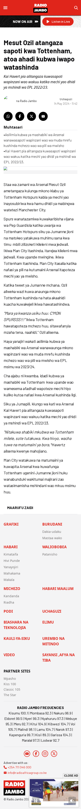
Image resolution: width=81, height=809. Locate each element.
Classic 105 (12, 689)
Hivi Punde (12, 560)
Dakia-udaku (51, 531)
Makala (9, 580)
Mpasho (10, 678)
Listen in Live (61, 21)
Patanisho (49, 554)
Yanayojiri (11, 567)
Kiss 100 (10, 684)
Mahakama (12, 573)
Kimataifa (11, 554)
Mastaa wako (52, 538)
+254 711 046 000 (19, 767)
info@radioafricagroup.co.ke (27, 773)
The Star (10, 695)
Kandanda (11, 596)
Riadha (9, 602)
